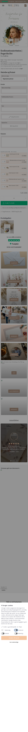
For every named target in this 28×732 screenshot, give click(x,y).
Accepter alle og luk (14, 638)
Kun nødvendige (14, 642)
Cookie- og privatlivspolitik (9, 627)
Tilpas (20, 627)
